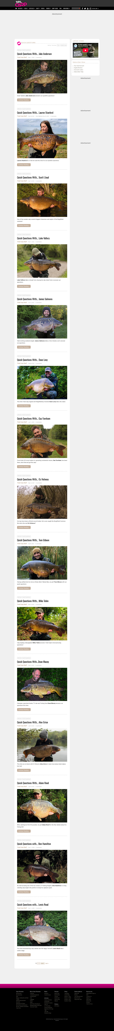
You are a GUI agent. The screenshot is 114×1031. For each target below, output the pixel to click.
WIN (60, 8)
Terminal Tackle (33, 1007)
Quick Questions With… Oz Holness (33, 479)
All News (46, 993)
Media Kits (88, 1001)
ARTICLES (31, 8)
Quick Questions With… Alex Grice (32, 722)
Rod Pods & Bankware (35, 1004)
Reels (31, 1001)
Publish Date (63, 45)
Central (56, 996)
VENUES (48, 8)
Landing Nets (33, 996)
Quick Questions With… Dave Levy (32, 360)
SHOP (37, 8)
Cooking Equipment (34, 995)
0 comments (39, 57)
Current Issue (47, 995)
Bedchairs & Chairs (20, 1003)
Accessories (19, 995)
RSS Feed (88, 999)
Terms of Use (89, 1004)
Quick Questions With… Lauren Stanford (35, 112)
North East (56, 993)
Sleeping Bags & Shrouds (36, 1005)
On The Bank (47, 1006)
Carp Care (18, 1008)
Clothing (32, 993)
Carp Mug (67, 993)
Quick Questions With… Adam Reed (33, 783)
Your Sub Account (79, 66)
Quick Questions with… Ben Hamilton (34, 844)
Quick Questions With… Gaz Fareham (33, 418)
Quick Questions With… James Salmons (34, 299)
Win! (87, 995)
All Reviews (19, 993)
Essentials (46, 1001)
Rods (31, 1002)
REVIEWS (20, 8)
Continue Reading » (23, 100)
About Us (88, 998)
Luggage (32, 999)
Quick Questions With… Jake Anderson (34, 54)
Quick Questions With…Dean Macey (33, 662)
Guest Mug (67, 995)
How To (46, 1004)
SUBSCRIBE (66, 8)
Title (58, 45)
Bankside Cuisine (48, 1003)
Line (31, 998)
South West (57, 999)
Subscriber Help (78, 72)
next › (42, 963)
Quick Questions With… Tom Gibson (33, 540)
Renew (76, 995)
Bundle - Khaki (68, 1001)
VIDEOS (42, 8)
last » (47, 963)
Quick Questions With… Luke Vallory (33, 238)
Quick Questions (26, 50)
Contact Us (89, 996)
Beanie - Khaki (68, 998)
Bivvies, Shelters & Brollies (22, 1006)
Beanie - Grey (68, 996)
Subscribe (76, 993)
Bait (17, 996)
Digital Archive (78, 68)
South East (57, 998)
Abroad (56, 1001)
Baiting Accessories (21, 1000)
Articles (19, 50)
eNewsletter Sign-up (91, 993)
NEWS (25, 8)
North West (57, 995)
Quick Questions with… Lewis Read (32, 904)
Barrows (18, 1002)
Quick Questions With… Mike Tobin (32, 601)
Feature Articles (48, 1000)
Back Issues (77, 998)
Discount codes (78, 70)
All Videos (56, 1006)
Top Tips (46, 1011)
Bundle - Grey (68, 999)
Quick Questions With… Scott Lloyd (33, 177)
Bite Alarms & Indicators (21, 1005)
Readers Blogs (47, 1013)
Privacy (88, 1002)
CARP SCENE (55, 8)
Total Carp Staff (22, 57)
